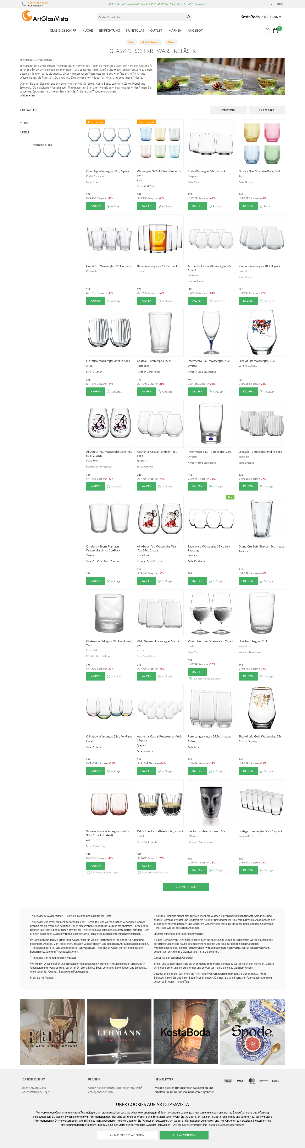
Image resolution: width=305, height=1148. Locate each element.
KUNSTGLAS (135, 30)
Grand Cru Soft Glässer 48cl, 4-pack (261, 546)
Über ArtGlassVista (34, 1087)
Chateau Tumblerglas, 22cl (154, 361)
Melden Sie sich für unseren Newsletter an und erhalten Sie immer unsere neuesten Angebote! (184, 1090)
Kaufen (96, 206)
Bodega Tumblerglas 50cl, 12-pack (260, 831)
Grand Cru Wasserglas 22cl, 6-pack (108, 266)
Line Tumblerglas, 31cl (253, 641)
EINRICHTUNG (109, 30)
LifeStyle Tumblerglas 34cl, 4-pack (260, 452)
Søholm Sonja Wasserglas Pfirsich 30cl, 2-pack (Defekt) (107, 833)
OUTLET (156, 30)
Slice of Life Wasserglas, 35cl (257, 361)
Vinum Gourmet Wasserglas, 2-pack (211, 641)
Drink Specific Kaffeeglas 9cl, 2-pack (160, 831)
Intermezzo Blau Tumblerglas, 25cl (209, 452)
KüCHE (87, 30)
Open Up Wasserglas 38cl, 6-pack (107, 171)
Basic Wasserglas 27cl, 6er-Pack (157, 266)
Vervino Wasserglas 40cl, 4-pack (259, 266)
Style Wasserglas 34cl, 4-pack (207, 171)
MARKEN (175, 30)
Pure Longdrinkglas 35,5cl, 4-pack (209, 736)
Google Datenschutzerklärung (226, 1125)
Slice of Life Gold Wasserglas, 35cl (260, 736)
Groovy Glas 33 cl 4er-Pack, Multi (260, 171)
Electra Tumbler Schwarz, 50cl (207, 831)
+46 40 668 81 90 (38, 2)
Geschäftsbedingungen (36, 1092)
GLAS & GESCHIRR (63, 30)
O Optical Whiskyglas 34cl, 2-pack (108, 361)
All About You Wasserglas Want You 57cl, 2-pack (157, 548)
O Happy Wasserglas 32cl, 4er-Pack (109, 736)
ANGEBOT (195, 30)
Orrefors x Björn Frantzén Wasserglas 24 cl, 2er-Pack (103, 548)
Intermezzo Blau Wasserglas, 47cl (209, 361)
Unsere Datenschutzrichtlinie (190, 1125)
